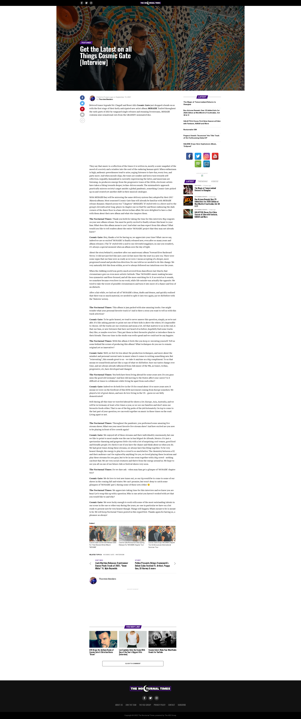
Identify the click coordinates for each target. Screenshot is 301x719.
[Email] (206, 163)
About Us (119, 704)
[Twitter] (198, 156)
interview (120, 554)
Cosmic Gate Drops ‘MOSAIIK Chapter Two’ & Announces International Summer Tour (161, 545)
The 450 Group (145, 704)
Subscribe (182, 704)
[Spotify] (198, 163)
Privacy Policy (159, 704)
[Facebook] (189, 156)
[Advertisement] (132, 606)
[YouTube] (215, 156)
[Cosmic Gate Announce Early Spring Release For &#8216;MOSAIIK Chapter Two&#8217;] (132, 533)
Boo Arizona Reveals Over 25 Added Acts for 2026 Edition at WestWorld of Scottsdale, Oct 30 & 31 (201, 112)
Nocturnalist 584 (190, 130)
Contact (171, 704)
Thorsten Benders (106, 99)
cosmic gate (109, 554)
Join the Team (130, 704)
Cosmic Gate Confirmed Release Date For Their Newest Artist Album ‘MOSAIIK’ (102, 545)
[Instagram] (206, 156)
